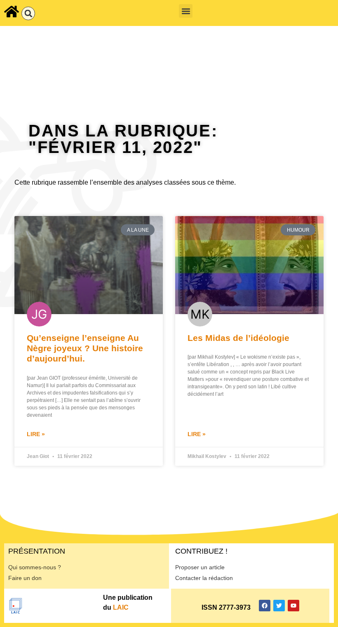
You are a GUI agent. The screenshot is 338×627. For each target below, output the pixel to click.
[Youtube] (293, 605)
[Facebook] (264, 605)
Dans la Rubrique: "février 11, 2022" (123, 139)
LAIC (121, 607)
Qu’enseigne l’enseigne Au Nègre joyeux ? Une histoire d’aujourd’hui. (85, 348)
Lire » (36, 434)
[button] (28, 13)
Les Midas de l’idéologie (238, 338)
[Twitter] (279, 605)
